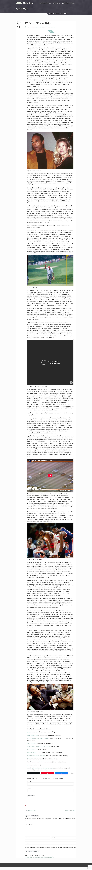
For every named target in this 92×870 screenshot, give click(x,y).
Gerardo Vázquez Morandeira (36, 27)
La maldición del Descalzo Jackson (36, 755)
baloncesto (56, 13)
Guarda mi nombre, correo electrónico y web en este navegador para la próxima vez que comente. (51, 847)
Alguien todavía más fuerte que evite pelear (38, 746)
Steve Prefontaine (31, 743)
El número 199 (31, 765)
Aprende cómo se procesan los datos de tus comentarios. (39, 857)
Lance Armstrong (31, 752)
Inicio (50, 13)
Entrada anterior (30, 810)
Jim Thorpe (30, 732)
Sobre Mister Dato (45, 3)
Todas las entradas (68, 3)
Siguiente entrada (70, 810)
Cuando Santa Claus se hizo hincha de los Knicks (39, 762)
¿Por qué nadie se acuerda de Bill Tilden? (38, 738)
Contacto (56, 3)
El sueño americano (32, 749)
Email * (29, 788)
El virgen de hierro (32, 758)
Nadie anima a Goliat (32, 735)
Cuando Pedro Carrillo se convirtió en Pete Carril (40, 768)
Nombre (29, 781)
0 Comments (51, 27)
